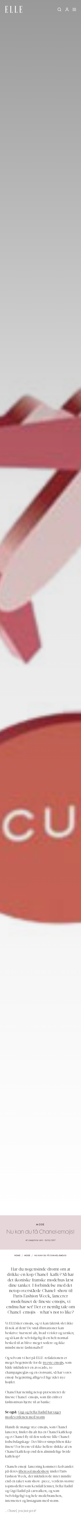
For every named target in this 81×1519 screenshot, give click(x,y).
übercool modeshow (33, 1471)
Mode (40, 1225)
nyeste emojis (53, 1362)
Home (17, 1256)
